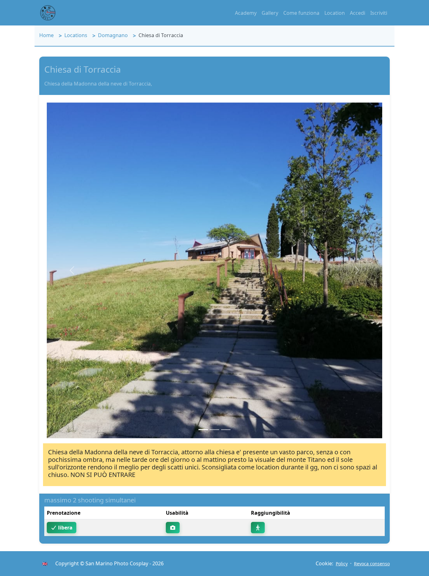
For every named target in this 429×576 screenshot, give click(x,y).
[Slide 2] (214, 429)
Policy (342, 564)
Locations (75, 35)
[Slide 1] (203, 429)
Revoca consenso (372, 564)
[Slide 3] (226, 429)
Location (334, 12)
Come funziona (301, 12)
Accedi (357, 12)
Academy (246, 12)
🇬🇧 (44, 564)
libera (65, 527)
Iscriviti (378, 12)
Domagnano (113, 35)
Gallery (270, 12)
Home (46, 35)
